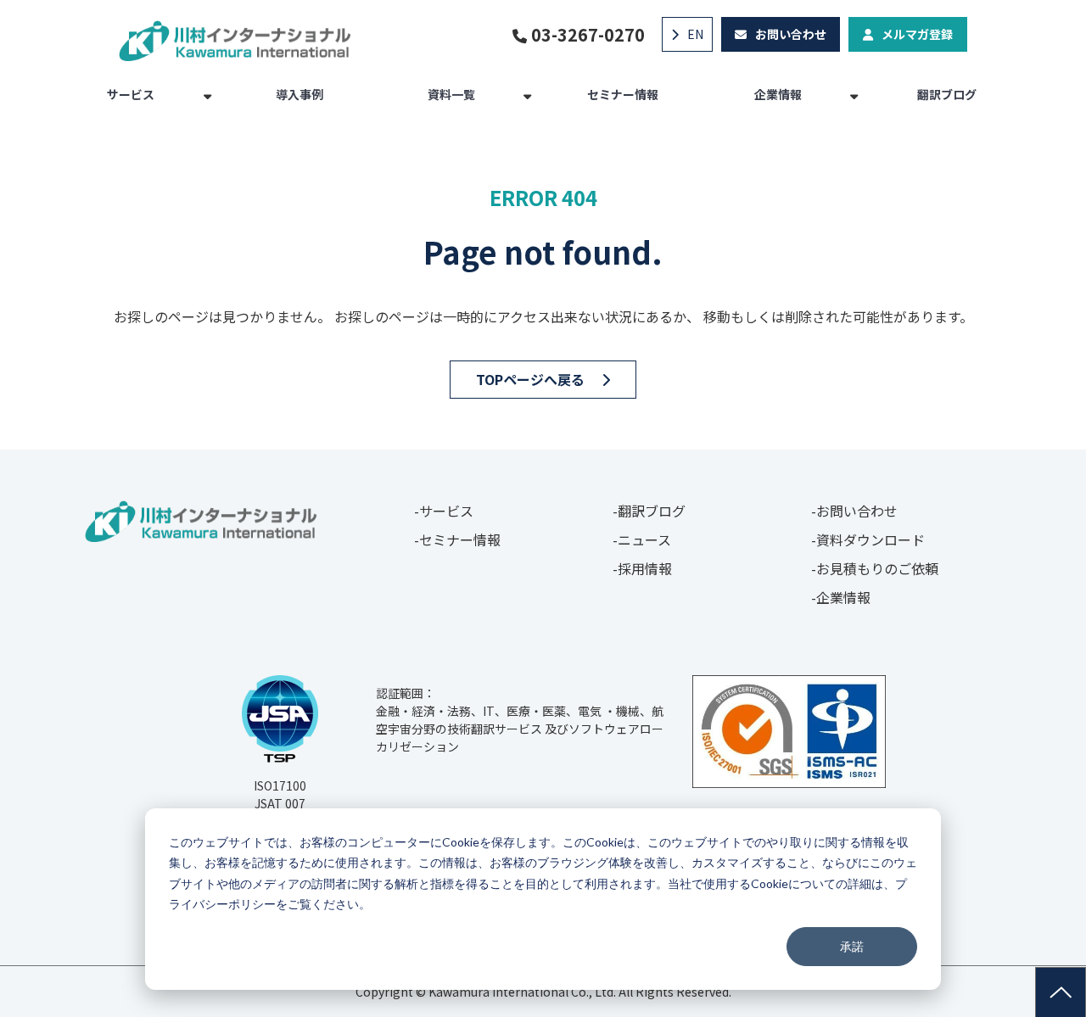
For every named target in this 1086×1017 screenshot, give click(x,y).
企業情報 (778, 94)
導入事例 (299, 94)
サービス (130, 94)
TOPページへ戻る (530, 379)
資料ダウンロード (870, 539)
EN (695, 33)
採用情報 (645, 568)
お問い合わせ (790, 33)
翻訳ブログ (947, 94)
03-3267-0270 (588, 35)
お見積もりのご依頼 (877, 568)
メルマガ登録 (917, 33)
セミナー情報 (622, 94)
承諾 (852, 946)
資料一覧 (451, 94)
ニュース (644, 539)
